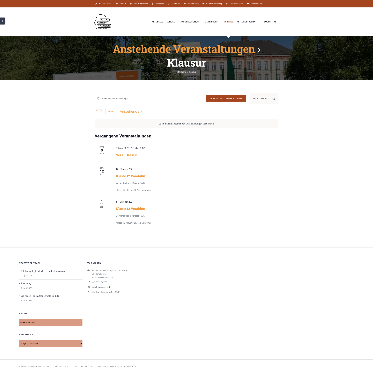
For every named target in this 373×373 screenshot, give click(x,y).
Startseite (181, 71)
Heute (111, 111)
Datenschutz (114, 366)
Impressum (101, 366)
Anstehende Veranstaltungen (184, 49)
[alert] (186, 123)
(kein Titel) (26, 283)
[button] (275, 21)
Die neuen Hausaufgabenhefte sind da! (40, 295)
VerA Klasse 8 (126, 155)
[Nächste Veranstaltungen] (101, 111)
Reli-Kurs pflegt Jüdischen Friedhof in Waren (43, 271)
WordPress (88, 366)
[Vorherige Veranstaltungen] (96, 111)
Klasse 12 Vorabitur (131, 176)
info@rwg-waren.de (101, 287)
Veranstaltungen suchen (226, 98)
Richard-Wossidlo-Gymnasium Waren (36, 366)
